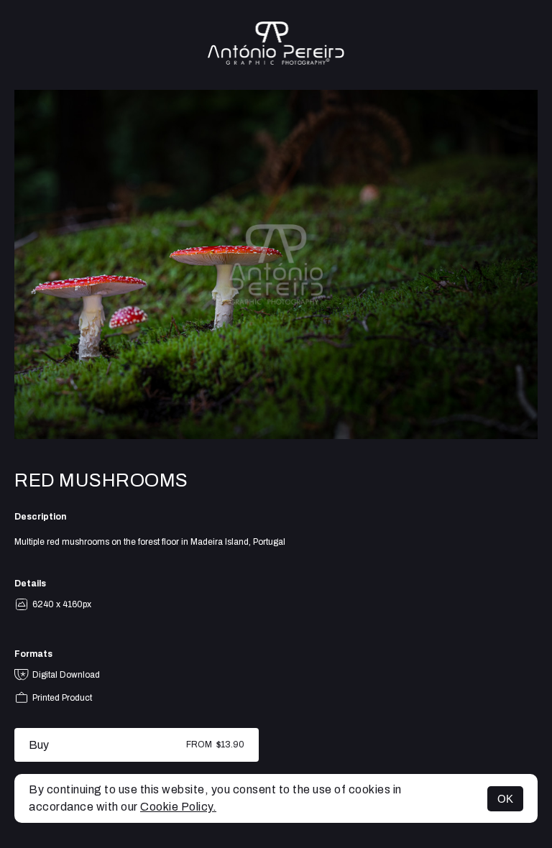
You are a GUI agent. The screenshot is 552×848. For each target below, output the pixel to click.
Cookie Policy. (178, 807)
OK (505, 799)
